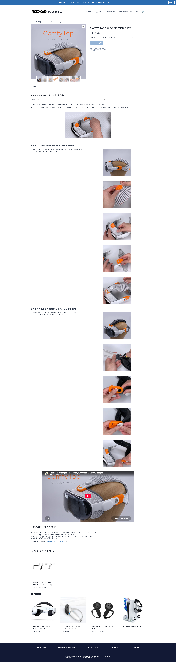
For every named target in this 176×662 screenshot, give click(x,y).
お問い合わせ (123, 12)
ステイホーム (103, 49)
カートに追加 (97, 43)
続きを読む (124, 634)
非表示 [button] (171, 2)
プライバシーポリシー (93, 647)
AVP (94, 51)
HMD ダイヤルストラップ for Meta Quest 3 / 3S (42, 627)
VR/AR (97, 49)
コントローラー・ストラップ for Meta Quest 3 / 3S (72, 627)
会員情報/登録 (41, 647)
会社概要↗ (115, 647)
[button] (83, 26)
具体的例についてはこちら (54, 541)
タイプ (92, 37)
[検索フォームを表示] (143, 6)
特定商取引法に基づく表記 (66, 647)
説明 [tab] (34, 86)
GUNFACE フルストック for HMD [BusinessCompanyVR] (42, 583)
